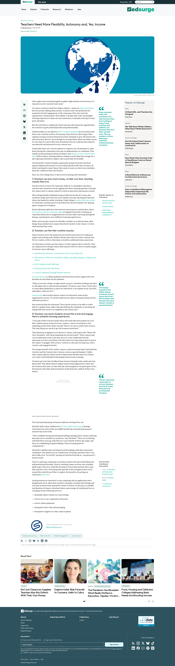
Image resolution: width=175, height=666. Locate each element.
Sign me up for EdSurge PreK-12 (32, 640)
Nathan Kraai (129, 196)
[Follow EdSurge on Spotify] (147, 648)
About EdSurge (26, 620)
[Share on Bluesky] (24, 121)
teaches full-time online (85, 200)
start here (45, 474)
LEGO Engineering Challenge (47, 264)
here (62, 545)
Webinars (69, 9)
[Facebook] (46, 541)
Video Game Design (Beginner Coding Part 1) (108, 212)
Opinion (33, 9)
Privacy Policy (24, 650)
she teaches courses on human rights (47, 212)
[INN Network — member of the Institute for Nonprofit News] (146, 621)
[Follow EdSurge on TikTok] (152, 643)
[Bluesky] (34, 541)
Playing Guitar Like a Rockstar (47, 268)
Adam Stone (128, 117)
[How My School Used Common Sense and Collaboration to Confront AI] (139, 144)
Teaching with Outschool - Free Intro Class (108, 472)
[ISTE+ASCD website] (42, 2)
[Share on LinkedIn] (24, 133)
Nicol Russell (128, 131)
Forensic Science (107, 206)
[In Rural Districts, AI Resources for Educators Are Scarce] (139, 176)
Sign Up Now (114, 644)
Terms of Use (116, 649)
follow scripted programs (68, 131)
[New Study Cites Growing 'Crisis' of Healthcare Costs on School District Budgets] (139, 160)
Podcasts (45, 9)
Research (57, 9)
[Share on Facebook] (24, 138)
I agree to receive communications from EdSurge (37, 652)
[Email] (26, 541)
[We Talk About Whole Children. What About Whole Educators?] (139, 128)
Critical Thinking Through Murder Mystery (52, 272)
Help (42, 659)
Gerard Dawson (26, 28)
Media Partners (26, 631)
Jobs (79, 9)
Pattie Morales (129, 148)
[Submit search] (152, 2)
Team (23, 623)
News (23, 9)
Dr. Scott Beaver (38, 276)
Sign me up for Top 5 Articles (54, 640)
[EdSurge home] (28, 2)
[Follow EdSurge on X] (143, 643)
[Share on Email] (24, 110)
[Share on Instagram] (24, 116)
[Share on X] (24, 127)
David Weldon (129, 165)
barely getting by (86, 108)
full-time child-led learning (71, 426)
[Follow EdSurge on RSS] (133, 643)
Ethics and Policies (27, 628)
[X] (38, 541)
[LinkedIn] (42, 541)
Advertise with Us (57, 617)
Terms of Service (34, 659)
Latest (81, 620)
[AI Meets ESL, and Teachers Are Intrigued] (139, 113)
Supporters (25, 625)
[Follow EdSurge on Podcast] (152, 648)
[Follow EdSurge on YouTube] (143, 648)
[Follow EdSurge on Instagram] (138, 643)
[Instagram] (30, 541)
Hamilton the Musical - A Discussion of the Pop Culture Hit (59, 253)
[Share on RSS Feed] (24, 104)
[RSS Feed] (22, 541)
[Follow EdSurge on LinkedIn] (133, 648)
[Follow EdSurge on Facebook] (138, 648)
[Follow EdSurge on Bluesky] (147, 643)
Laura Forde (37, 295)
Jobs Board (114, 617)
